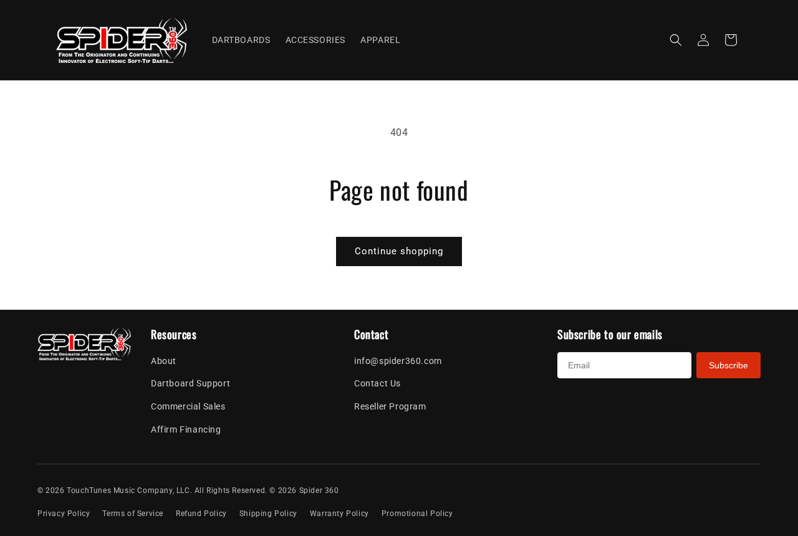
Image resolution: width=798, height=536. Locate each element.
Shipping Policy (268, 513)
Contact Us (377, 383)
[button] (676, 40)
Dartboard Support (190, 383)
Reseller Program (390, 406)
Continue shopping (399, 251)
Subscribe (728, 365)
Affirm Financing (186, 429)
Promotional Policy (417, 513)
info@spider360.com (398, 361)
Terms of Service (132, 513)
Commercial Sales (188, 406)
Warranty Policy (339, 513)
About (163, 361)
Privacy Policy (63, 513)
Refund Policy (201, 513)
